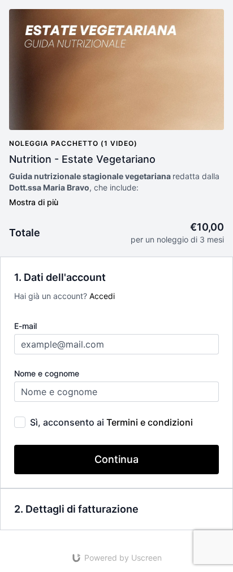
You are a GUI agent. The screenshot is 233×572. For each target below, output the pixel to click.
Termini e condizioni (149, 422)
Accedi (102, 296)
